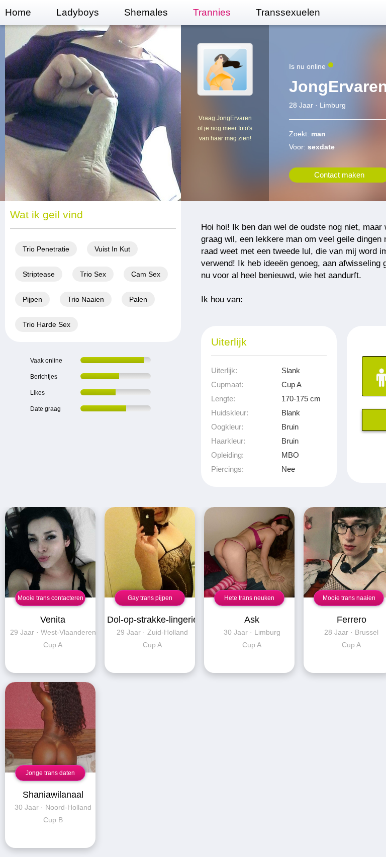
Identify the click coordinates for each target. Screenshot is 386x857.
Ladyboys (77, 12)
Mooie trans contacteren (50, 598)
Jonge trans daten (50, 773)
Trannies (212, 12)
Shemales (146, 12)
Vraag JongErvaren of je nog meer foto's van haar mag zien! (225, 128)
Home (18, 12)
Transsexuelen (288, 12)
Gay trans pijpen (150, 598)
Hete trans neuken (249, 598)
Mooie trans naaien (349, 598)
